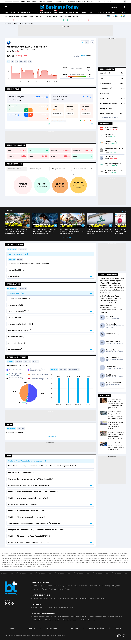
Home (7, 12)
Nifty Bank (53, 607)
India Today (42, 1)
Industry (99, 12)
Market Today (37, 586)
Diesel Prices (57, 16)
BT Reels (76, 16)
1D (8, 61)
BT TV (34, 12)
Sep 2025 (35, 361)
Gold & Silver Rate (72, 12)
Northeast (49, 1)
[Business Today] (59, 7)
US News (24, 16)
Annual (19, 259)
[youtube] (9, 603)
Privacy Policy (73, 628)
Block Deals (11, 428)
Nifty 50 (43, 607)
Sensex (35, 607)
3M (17, 61)
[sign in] (124, 7)
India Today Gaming (59, 1)
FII (61, 369)
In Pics (31, 16)
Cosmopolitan (71, 1)
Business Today (25, 1)
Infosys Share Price (116, 617)
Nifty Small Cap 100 (67, 607)
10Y (29, 61)
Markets (14, 12)
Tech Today (60, 586)
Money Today (111, 12)
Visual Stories (95, 586)
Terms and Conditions (96, 628)
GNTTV (109, 1)
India (84, 12)
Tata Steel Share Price (98, 598)
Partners (118, 628)
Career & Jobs (14, 16)
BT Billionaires (45, 12)
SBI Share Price (38, 620)
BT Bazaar (34, 1)
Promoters (54, 369)
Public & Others (73, 369)
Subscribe (114, 7)
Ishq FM (98, 1)
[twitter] (13, 603)
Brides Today (90, 1)
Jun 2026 (10, 361)
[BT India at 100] (108, 16)
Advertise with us (52, 628)
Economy (49, 586)
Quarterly (12, 259)
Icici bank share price (53, 620)
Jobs (68, 589)
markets (16, 23)
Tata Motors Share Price (41, 598)
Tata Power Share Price (87, 620)
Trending (107, 586)
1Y (21, 61)
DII (65, 369)
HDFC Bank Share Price (79, 598)
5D (12, 61)
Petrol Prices (47, 16)
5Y (25, 61)
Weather (38, 16)
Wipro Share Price (70, 620)
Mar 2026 (19, 361)
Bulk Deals (21, 428)
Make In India (58, 12)
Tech (90, 12)
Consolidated (11, 249)
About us (13, 628)
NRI (6, 16)
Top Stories (105, 395)
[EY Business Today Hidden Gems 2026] (122, 16)
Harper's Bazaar (80, 1)
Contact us (31, 628)
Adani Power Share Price (61, 598)
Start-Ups (36, 589)
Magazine (25, 12)
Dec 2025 (27, 361)
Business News (8, 23)
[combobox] (74, 169)
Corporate (84, 586)
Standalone (22, 249)
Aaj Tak (103, 1)
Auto (61, 589)
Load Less (50, 437)
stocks (21, 23)
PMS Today (67, 16)
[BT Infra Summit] (115, 16)
